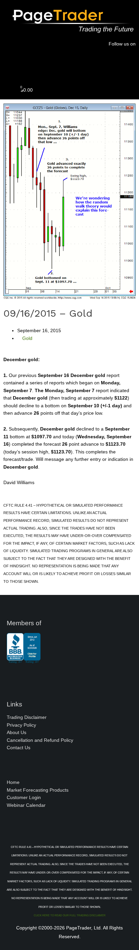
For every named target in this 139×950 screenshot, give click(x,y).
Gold (27, 338)
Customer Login (24, 797)
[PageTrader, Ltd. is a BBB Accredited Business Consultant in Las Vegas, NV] (23, 660)
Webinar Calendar (26, 805)
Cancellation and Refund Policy (40, 740)
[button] (69, 66)
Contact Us (18, 747)
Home (13, 782)
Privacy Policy (21, 725)
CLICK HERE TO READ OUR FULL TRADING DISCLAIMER (70, 915)
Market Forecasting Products (37, 790)
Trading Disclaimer (27, 717)
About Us (16, 732)
